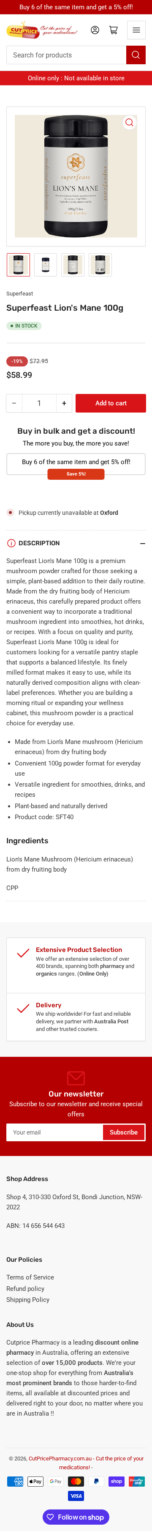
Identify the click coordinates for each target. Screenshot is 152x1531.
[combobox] (76, 55)
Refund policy (25, 1289)
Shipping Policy (27, 1300)
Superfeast (19, 293)
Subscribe (124, 1132)
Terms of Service (30, 1277)
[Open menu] (136, 30)
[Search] (136, 55)
